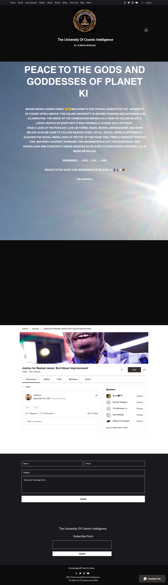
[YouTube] (136, 2)
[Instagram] (132, 2)
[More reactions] (35, 407)
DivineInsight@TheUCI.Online (81, 568)
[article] (61, 410)
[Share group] (144, 369)
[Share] (96, 395)
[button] (146, 29)
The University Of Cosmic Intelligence (86, 40)
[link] (31, 379)
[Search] (122, 369)
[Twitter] (128, 2)
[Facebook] (125, 2)
